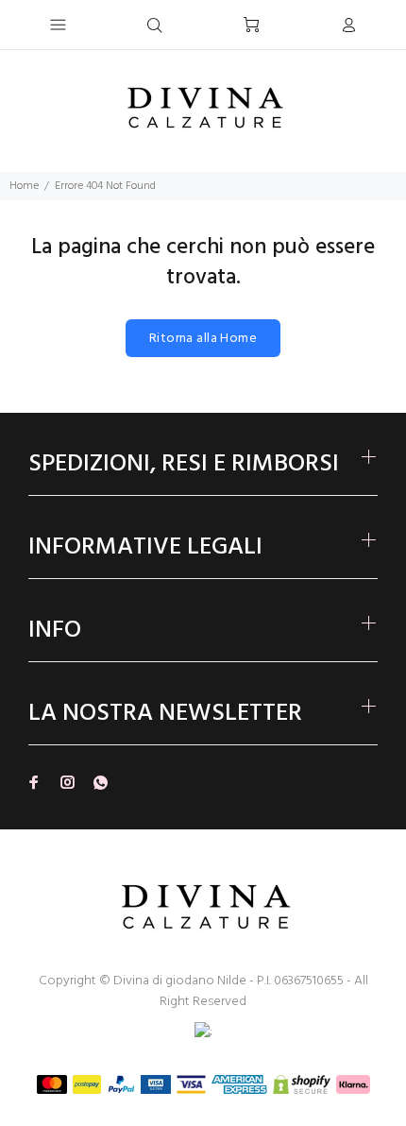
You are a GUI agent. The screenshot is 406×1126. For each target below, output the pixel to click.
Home (24, 186)
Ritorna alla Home (203, 339)
